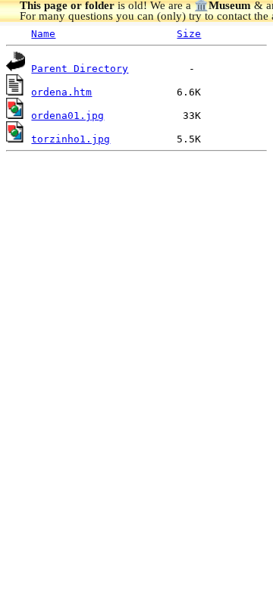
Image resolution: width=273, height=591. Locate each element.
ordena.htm (61, 92)
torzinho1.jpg (70, 139)
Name (43, 33)
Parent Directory (79, 68)
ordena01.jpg (67, 115)
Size (189, 33)
